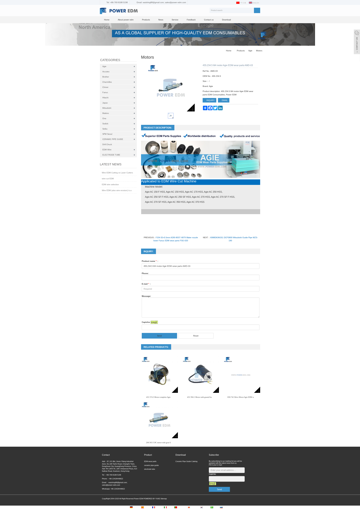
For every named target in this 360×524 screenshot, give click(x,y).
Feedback (191, 20)
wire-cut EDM (108, 178)
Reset (195, 336)
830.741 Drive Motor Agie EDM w (241, 397)
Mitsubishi (106, 108)
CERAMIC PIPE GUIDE (112, 139)
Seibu (104, 129)
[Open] (357, 42)
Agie (250, 50)
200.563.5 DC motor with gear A (158, 442)
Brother (105, 77)
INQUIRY (210, 100)
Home (106, 20)
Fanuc (105, 92)
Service (175, 20)
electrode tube (149, 469)
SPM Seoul (107, 134)
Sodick (105, 123)
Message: (146, 296)
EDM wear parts (150, 461)
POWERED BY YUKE (152, 499)
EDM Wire (106, 149)
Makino (105, 113)
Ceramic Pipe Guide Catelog (186, 461)
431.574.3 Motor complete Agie (158, 397)
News (160, 20)
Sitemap (163, 499)
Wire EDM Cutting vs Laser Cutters (117, 173)
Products (146, 20)
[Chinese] (241, 2)
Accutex (105, 71)
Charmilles (107, 82)
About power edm (126, 20)
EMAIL (224, 100)
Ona (104, 118)
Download (226, 20)
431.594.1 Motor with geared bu (199, 397)
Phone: (145, 273)
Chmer (105, 87)
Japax (105, 103)
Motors (259, 50)
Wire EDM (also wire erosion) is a (116, 190)
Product (148, 455)
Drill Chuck (107, 144)
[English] (254, 2)
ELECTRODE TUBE (111, 155)
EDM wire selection (110, 184)
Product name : (150, 261)
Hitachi (105, 97)
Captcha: (146, 322)
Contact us (209, 20)
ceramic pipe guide (151, 465)
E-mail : (146, 284)
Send (159, 336)
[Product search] (257, 10)
